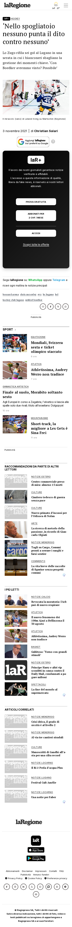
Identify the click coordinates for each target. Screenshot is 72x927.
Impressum (41, 871)
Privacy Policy (14, 878)
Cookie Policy (34, 878)
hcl (56, 294)
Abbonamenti (12, 871)
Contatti (53, 871)
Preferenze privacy (57, 878)
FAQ (61, 871)
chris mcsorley (28, 294)
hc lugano (48, 294)
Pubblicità (26, 874)
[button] (7, 887)
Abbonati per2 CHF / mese (36, 216)
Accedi (36, 233)
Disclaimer (27, 871)
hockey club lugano (13, 300)
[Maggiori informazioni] (53, 142)
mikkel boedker (33, 300)
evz (40, 294)
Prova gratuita (36, 202)
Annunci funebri (41, 874)
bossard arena (11, 294)
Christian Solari (46, 131)
